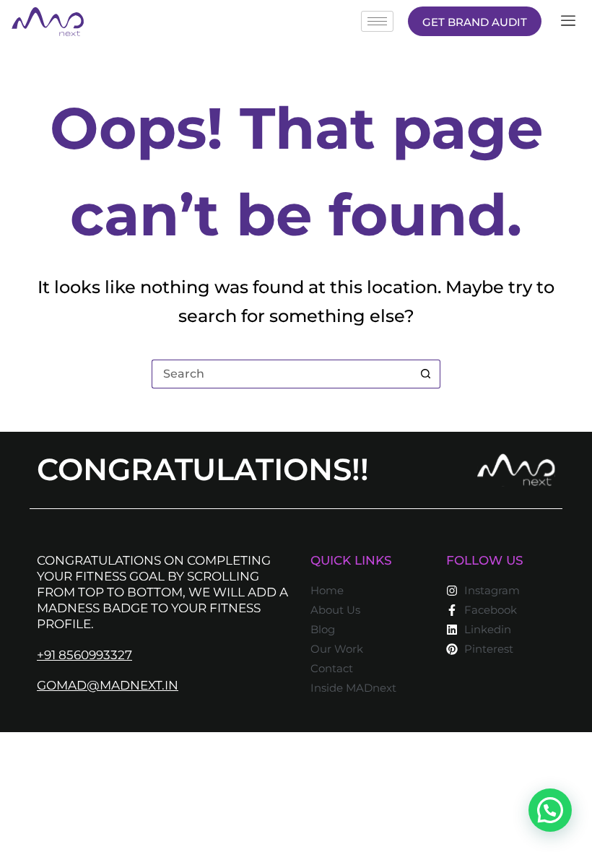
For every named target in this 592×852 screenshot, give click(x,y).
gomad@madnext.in (107, 685)
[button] (550, 810)
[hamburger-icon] (377, 21)
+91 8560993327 (84, 655)
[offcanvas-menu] (568, 21)
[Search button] (426, 374)
